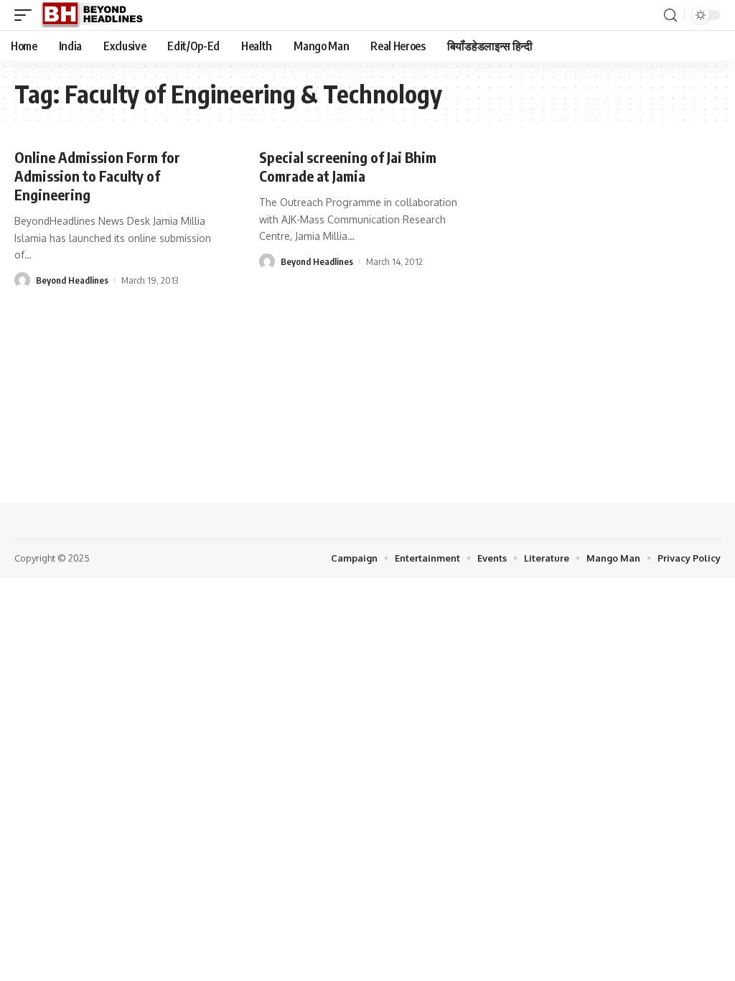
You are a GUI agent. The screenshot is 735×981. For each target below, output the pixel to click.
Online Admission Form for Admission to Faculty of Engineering (97, 175)
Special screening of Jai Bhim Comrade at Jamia (347, 166)
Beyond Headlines (72, 280)
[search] (670, 15)
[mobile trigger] (26, 15)
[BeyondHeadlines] (97, 15)
